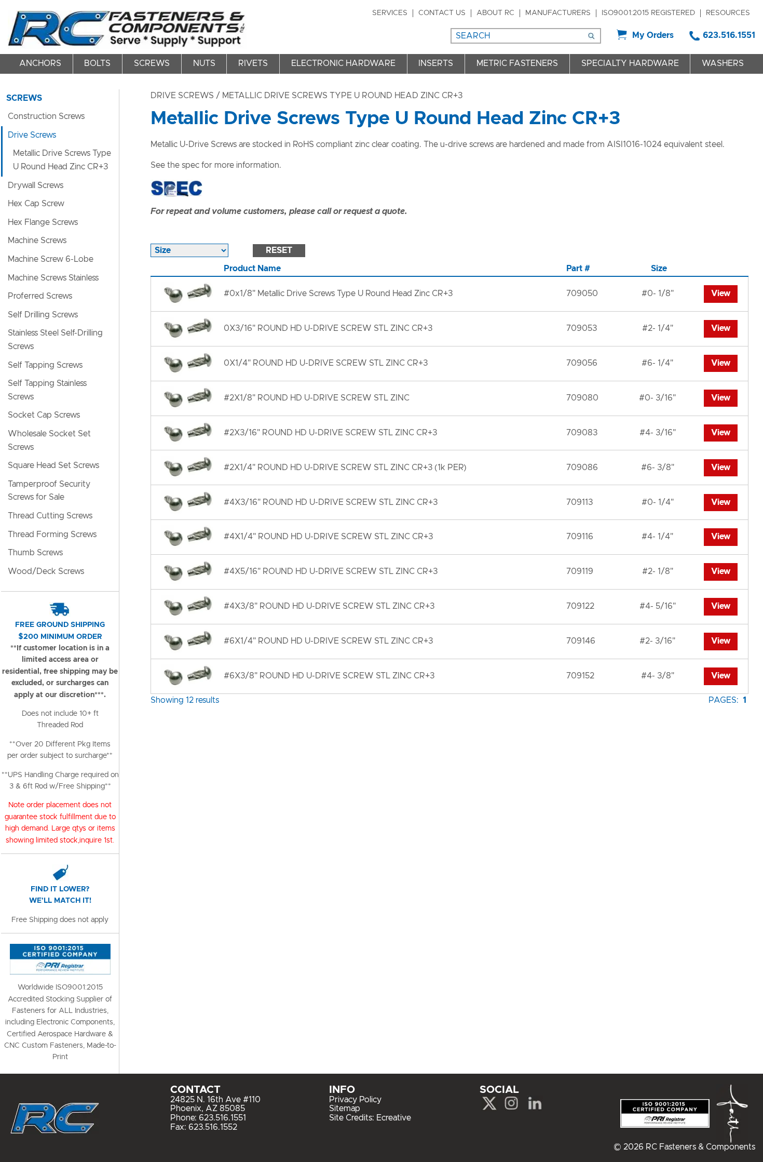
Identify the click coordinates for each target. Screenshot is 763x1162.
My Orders (653, 35)
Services (389, 13)
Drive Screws (182, 95)
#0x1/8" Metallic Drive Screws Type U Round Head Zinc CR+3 (338, 293)
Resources (728, 13)
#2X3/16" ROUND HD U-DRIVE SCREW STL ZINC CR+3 (330, 433)
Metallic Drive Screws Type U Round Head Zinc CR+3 (62, 160)
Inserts (435, 63)
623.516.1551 (729, 35)
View (720, 293)
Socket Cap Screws (44, 415)
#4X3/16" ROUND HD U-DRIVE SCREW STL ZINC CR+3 (331, 502)
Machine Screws (37, 240)
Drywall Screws (35, 185)
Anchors (40, 63)
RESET (279, 250)
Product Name (252, 268)
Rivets (253, 63)
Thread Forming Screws (52, 534)
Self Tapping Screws (45, 365)
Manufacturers (558, 13)
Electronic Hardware (343, 63)
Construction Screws (46, 116)
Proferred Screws (40, 296)
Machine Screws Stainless (53, 278)
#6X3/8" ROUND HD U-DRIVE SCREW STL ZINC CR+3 (329, 676)
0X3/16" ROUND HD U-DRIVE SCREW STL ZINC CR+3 (328, 328)
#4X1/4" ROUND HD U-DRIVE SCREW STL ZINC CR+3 (328, 536)
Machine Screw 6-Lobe (50, 259)
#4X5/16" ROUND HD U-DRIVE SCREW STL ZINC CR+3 (331, 571)
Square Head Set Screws (53, 465)
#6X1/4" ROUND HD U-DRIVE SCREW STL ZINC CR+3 (328, 641)
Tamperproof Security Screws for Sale (49, 491)
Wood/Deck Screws (46, 571)
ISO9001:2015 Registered (648, 13)
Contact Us (442, 13)
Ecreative (393, 1118)
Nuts (204, 63)
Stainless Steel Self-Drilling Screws (55, 340)
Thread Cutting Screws (50, 516)
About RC (495, 13)
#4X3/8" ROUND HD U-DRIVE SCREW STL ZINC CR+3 (329, 606)
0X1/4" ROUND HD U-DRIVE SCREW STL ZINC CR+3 (326, 363)
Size (659, 268)
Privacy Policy (355, 1100)
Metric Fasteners (517, 63)
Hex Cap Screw (36, 203)
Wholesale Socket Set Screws (49, 440)
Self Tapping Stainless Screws (47, 390)
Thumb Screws (35, 553)
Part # (578, 268)
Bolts (97, 63)
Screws (152, 63)
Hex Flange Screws (43, 222)
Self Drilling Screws (43, 315)
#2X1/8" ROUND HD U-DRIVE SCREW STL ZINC (317, 398)
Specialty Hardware (630, 63)
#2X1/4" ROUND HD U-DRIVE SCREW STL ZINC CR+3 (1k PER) (345, 467)
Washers (723, 63)
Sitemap (344, 1108)
